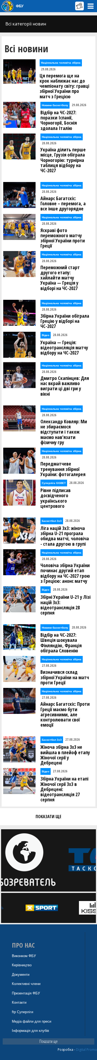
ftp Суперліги (22, 1012)
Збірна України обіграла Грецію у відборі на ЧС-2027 (64, 321)
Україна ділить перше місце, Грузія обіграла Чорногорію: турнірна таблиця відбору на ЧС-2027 (63, 160)
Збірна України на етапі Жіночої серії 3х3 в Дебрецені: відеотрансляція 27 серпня (64, 789)
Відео (45, 335)
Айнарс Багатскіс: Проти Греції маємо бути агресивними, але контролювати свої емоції (65, 714)
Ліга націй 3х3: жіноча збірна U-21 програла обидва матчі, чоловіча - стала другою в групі (64, 536)
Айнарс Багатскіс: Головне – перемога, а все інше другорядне (63, 204)
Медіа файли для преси (31, 1021)
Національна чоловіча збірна (61, 62)
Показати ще (48, 1041)
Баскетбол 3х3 (52, 520)
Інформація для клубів (30, 1031)
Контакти (19, 1002)
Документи (20, 975)
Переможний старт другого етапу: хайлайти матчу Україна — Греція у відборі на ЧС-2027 (60, 278)
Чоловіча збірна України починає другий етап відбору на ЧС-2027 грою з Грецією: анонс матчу (65, 573)
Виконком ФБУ (24, 956)
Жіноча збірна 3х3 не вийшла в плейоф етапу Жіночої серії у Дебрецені (65, 754)
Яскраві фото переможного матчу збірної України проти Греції (62, 238)
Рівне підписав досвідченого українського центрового (55, 498)
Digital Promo (86, 1049)
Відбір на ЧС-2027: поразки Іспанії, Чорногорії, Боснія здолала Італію (58, 120)
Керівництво (22, 965)
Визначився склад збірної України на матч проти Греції (64, 677)
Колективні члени (26, 984)
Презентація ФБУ (26, 993)
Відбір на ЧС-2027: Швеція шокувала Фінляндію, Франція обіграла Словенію (61, 642)
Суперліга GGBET (54, 483)
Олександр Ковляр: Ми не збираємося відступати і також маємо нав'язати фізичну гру (63, 432)
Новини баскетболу (55, 105)
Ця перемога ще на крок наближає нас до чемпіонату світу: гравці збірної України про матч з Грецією (64, 86)
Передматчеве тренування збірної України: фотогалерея (62, 469)
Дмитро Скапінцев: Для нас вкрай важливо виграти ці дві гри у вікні (64, 386)
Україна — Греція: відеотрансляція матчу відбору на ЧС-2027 (64, 348)
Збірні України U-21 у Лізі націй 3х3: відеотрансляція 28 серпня (65, 604)
